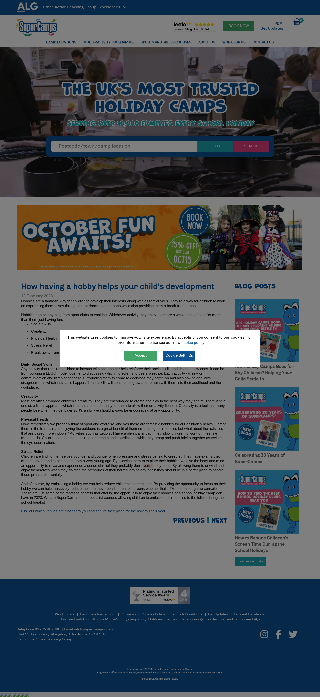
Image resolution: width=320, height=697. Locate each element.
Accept (141, 355)
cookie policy (193, 343)
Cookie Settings (179, 355)
